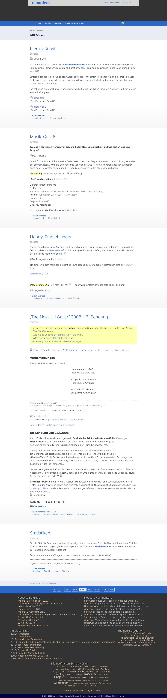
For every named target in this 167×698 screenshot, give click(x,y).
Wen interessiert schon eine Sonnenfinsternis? (46, 614)
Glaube (81, 671)
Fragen (35, 218)
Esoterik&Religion (132, 635)
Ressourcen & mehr (74, 23)
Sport (89, 680)
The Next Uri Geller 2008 (76, 514)
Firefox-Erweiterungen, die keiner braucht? (39, 658)
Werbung (102, 683)
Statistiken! (40, 532)
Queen (83, 677)
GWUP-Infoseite (69, 350)
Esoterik (82, 668)
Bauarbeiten (94, 666)
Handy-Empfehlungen (51, 236)
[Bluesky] (123, 23)
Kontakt (105, 3)
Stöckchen (105, 680)
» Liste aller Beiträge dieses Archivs (43, 583)
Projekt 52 (61, 677)
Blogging (36, 571)
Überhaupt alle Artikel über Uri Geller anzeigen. (57, 341)
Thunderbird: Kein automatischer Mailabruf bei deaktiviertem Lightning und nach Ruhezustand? (66, 642)
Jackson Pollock (93, 80)
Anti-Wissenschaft (64, 666)
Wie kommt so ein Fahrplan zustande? (37, 603)
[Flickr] (129, 23)
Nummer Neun (91, 606)
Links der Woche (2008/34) (31, 653)
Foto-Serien (105, 669)
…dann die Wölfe (26, 606)
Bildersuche (44, 83)
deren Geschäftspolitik (60, 250)
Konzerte (106, 671)
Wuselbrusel (70, 686)
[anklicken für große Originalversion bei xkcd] (39, 416)
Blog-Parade (59, 669)
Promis (61, 514)
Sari (86, 600)
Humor (150, 637)
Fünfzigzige (23, 633)
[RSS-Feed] (134, 23)
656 (97, 589)
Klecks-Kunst (42, 48)
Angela (87, 625)
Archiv (48, 23)
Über (39, 23)
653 (75, 589)
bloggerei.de (36, 274)
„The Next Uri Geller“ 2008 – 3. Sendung (69, 316)
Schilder (101, 677)
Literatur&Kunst (39, 118)
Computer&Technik (142, 633)
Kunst (63, 118)
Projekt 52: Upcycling (28, 611)
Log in (122, 696)
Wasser (86, 683)
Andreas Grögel (57, 696)
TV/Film (35, 514)
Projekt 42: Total (26, 650)
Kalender (133, 640)
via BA (80, 419)
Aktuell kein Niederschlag (30, 647)
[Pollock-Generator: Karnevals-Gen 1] (38, 98)
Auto (81, 666)
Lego (63, 674)
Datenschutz (126, 3)
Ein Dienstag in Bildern (29, 625)
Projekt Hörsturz (75, 677)
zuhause (94, 685)
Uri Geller (92, 514)
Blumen (67, 669)
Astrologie (76, 666)
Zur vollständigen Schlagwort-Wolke (83, 690)
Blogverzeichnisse (54, 298)
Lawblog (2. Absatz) (40, 488)
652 (68, 589)
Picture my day (104, 674)
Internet (124, 640)
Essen (89, 669)
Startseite (68, 696)
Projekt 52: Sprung (27, 620)
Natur (127, 642)
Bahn (86, 666)
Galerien (58, 23)
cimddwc (41, 2)
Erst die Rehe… (25, 609)
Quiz (60, 218)
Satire (96, 678)
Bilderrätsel (104, 666)
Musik (41, 218)
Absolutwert (97, 192)
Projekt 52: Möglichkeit (29, 600)
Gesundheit (71, 672)
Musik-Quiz (53, 218)
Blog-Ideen (48, 571)
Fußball (63, 672)
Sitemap (76, 696)
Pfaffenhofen (90, 674)
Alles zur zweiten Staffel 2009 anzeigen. (54, 338)
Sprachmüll (67, 298)
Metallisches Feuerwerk (29, 639)
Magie (55, 514)
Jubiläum (97, 672)
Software (78, 680)
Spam (84, 680)
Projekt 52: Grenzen (27, 617)
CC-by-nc (72, 419)
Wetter (109, 683)
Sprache (143, 642)
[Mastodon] (117, 23)
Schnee (107, 678)
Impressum (114, 3)
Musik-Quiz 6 (42, 136)
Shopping (70, 680)
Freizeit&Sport (127, 637)
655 (90, 589)
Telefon (76, 298)
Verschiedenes (130, 645)
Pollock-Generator (75, 64)
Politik (135, 642)
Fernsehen (47, 514)
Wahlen (80, 683)
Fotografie (56, 672)
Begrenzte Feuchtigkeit (29, 644)
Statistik (65, 571)
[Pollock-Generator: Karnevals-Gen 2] (38, 106)
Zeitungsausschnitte (83, 686)
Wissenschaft (144, 645)
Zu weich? (22, 622)
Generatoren (55, 118)
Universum (73, 683)
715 (111, 589)
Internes (57, 571)
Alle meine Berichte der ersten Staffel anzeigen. (58, 334)
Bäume (74, 669)
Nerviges (79, 674)
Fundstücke (37, 298)
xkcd (83, 410)
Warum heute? (24, 636)
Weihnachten (93, 683)
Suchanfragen (60, 682)
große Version (53, 419)
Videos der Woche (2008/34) (32, 655)
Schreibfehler (61, 680)
